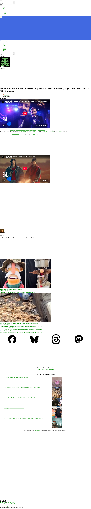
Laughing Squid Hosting (45, 369)
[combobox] (6, 54)
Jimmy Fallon (33, 130)
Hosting (4, 45)
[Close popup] (1, 17)
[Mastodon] (79, 344)
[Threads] (4, 98)
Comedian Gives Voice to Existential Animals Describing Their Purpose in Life (17, 292)
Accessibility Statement (5, 503)
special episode (15, 134)
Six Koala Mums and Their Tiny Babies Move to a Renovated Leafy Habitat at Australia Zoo (21, 329)
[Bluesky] (2, 98)
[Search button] (14, 53)
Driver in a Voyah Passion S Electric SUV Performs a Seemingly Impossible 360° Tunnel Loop (21, 332)
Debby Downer (59, 131)
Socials (4, 48)
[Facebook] (1, 98)
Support (4, 49)
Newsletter (5, 46)
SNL (34, 134)
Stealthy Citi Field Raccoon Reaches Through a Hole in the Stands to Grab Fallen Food (19, 323)
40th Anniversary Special (19, 130)
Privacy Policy (3, 502)
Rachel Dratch (32, 131)
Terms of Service (10, 502)
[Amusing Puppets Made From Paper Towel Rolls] (25, 287)
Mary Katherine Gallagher (48, 131)
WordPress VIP (21, 506)
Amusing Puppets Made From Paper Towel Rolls (11, 289)
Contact (4, 50)
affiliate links (37, 430)
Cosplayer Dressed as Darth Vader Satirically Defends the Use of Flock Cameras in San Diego (21, 326)
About (4, 43)
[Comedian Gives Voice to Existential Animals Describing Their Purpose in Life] (5, 290)
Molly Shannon (23, 131)
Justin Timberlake (41, 130)
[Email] (5, 98)
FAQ (4, 44)
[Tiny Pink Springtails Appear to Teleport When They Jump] (57, 386)
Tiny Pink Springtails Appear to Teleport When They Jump (16, 377)
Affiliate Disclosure (14, 503)
